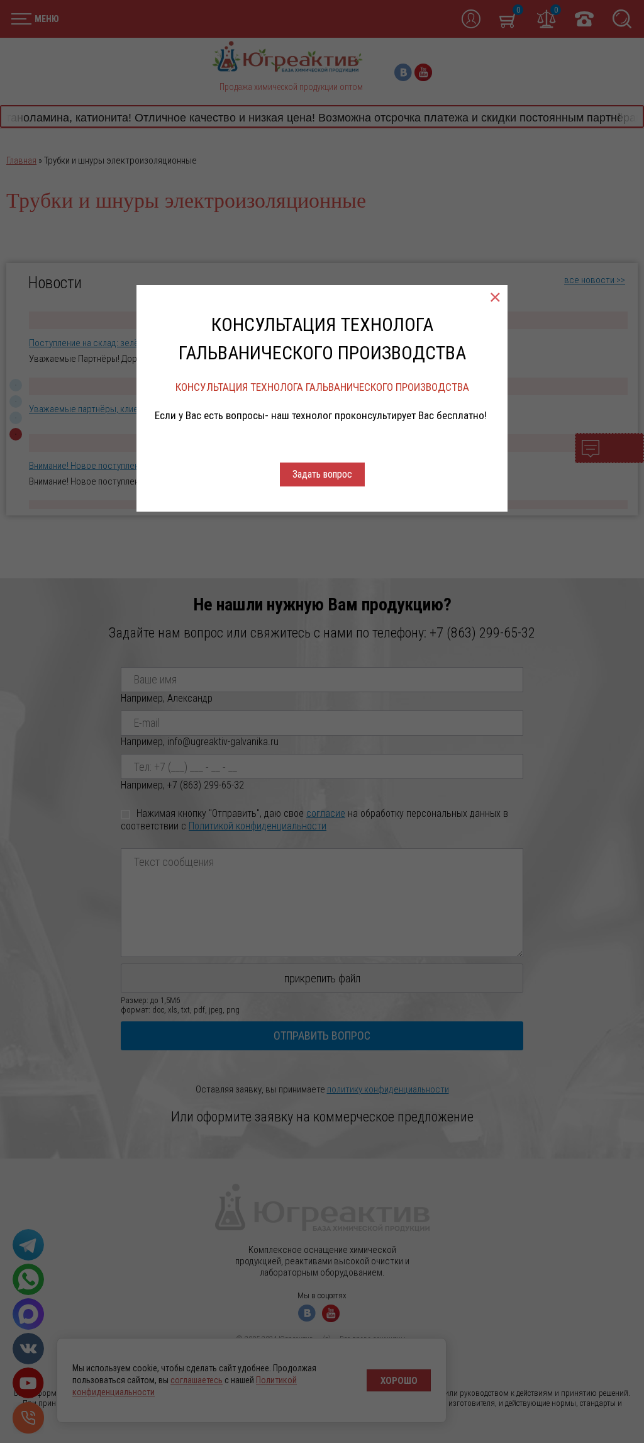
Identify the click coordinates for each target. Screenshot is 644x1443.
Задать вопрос (322, 474)
